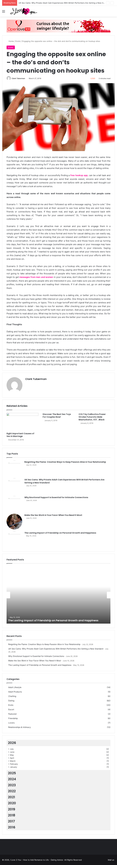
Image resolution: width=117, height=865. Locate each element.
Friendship (13, 718)
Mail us (111, 860)
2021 (11, 797)
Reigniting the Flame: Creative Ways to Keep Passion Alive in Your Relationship (65, 462)
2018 (11, 815)
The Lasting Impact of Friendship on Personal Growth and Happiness (60, 532)
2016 (11, 827)
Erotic (18, 41)
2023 (12, 785)
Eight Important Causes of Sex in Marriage (20, 435)
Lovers (11, 723)
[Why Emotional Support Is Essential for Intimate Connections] (14, 504)
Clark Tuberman (18, 78)
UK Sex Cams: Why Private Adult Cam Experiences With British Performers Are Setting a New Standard (64, 3)
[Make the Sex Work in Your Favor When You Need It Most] (14, 521)
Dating (11, 700)
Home (11, 41)
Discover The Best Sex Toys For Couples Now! (57, 415)
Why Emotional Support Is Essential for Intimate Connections (56, 497)
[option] (58, 595)
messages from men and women (36, 277)
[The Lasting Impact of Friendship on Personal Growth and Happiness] (14, 539)
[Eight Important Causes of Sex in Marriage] (22, 422)
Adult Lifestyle (14, 687)
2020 (12, 803)
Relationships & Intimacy (19, 727)
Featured (12, 714)
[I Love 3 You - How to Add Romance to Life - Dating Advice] (23, 11)
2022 (12, 791)
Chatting (12, 696)
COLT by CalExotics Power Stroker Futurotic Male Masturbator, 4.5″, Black (92, 417)
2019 (11, 809)
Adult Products (15, 692)
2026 (12, 743)
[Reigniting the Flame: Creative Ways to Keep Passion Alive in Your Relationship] (14, 468)
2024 (12, 779)
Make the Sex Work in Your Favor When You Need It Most (53, 515)
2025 (12, 773)
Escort (11, 709)
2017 (11, 821)
